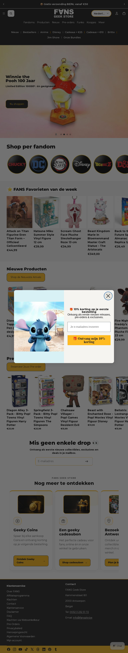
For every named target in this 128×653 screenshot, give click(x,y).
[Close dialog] (108, 296)
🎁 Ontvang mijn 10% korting (89, 340)
